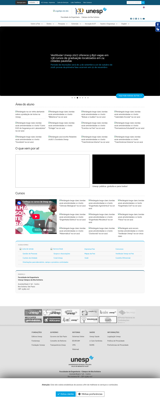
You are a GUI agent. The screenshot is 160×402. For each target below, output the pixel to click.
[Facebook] (131, 19)
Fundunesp (36, 341)
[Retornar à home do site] (61, 11)
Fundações (37, 332)
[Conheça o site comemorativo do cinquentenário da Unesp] (79, 11)
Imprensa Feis (90, 249)
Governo (54, 332)
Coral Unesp (58, 258)
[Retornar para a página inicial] (80, 362)
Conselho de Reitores (58, 341)
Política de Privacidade (115, 341)
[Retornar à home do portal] (96, 11)
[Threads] (138, 19)
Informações (113, 332)
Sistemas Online (78, 336)
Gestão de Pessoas (30, 254)
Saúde (92, 332)
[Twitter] (141, 19)
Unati (86, 258)
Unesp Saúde (94, 336)
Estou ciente (67, 394)
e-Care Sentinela (96, 341)
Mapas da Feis (90, 254)
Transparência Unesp (58, 345)
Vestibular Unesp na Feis (125, 254)
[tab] (72, 97)
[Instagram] (133, 19)
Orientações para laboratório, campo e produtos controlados (45, 262)
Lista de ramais (28, 249)
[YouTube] (144, 19)
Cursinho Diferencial (123, 258)
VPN (73, 345)
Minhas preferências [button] (91, 394)
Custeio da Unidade (30, 258)
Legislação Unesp (114, 336)
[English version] (144, 7)
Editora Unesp (37, 336)
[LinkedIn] (136, 19)
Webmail (75, 349)
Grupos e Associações (62, 254)
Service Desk (58, 249)
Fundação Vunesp (38, 345)
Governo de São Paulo (58, 336)
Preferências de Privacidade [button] (117, 345)
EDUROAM (76, 341)
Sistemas (76, 332)
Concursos (119, 249)
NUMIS (92, 345)
